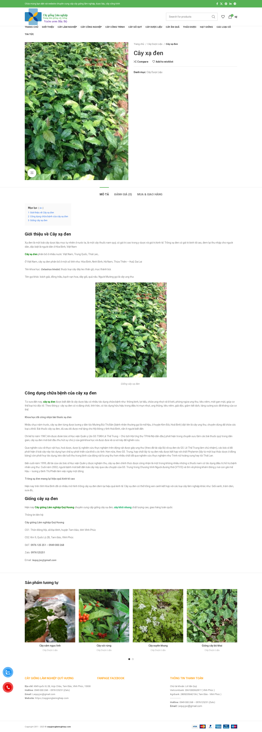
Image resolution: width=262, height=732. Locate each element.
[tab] (104, 192)
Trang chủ (139, 44)
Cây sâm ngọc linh (50, 645)
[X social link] (221, 3)
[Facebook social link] (217, 3)
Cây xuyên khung (158, 645)
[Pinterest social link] (226, 3)
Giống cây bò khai (212, 645)
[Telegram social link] (235, 3)
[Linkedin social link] (230, 3)
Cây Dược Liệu (155, 44)
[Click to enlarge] (31, 173)
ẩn (41, 208)
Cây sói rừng (104, 645)
